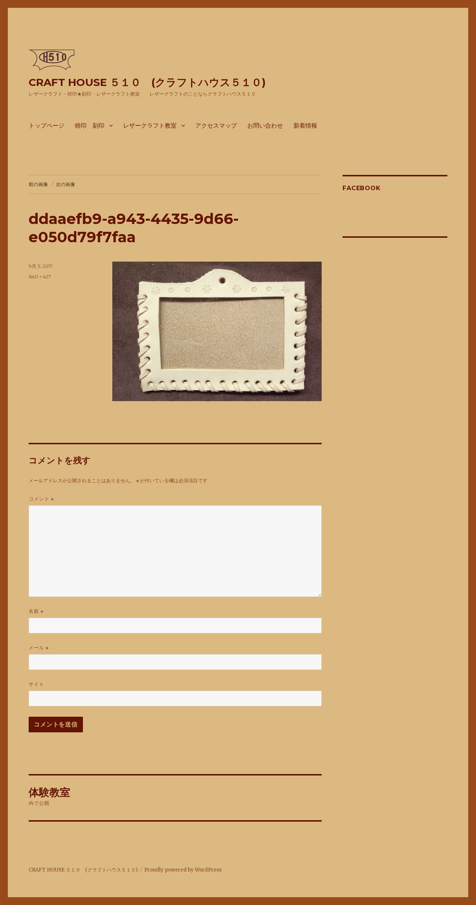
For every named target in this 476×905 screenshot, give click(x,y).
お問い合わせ (265, 125)
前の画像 (38, 184)
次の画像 (65, 184)
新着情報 (305, 125)
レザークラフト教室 (150, 125)
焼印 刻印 (89, 125)
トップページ (46, 125)
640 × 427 (40, 276)
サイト (36, 684)
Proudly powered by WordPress (183, 870)
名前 (36, 611)
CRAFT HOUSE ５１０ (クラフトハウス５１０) (147, 82)
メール (39, 648)
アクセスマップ (216, 125)
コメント (41, 499)
